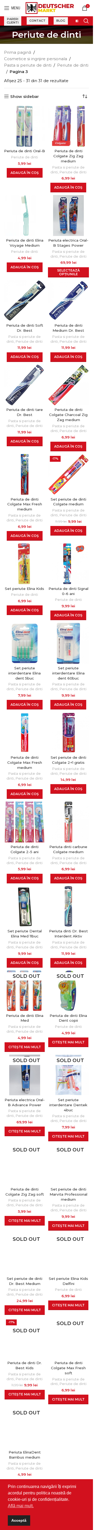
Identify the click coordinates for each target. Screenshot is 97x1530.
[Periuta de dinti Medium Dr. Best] (68, 300)
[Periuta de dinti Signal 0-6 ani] (68, 563)
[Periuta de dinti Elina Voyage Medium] (24, 215)
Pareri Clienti (13, 20)
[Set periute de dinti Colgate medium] (68, 474)
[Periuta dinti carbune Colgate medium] (68, 822)
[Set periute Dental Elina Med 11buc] (24, 906)
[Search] (86, 21)
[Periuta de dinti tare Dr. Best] (24, 385)
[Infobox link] (75, 21)
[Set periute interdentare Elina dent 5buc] (24, 643)
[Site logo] (50, 7)
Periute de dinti (72, 65)
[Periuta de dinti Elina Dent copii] (68, 990)
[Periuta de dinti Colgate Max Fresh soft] (68, 1338)
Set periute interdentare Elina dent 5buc (24, 673)
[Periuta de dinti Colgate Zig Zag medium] (68, 126)
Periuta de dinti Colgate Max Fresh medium (24, 504)
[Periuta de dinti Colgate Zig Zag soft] (24, 1164)
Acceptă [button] (18, 1520)
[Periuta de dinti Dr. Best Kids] (24, 1338)
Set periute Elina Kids (24, 588)
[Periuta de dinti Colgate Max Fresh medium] (24, 474)
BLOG (60, 20)
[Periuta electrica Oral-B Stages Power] (68, 215)
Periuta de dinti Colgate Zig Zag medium (68, 156)
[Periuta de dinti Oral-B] (24, 126)
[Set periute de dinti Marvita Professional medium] (68, 1164)
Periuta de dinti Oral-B (24, 151)
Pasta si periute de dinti (27, 65)
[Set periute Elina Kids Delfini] (68, 1253)
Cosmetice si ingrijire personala (35, 58)
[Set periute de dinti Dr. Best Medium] (24, 1253)
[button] (25, 173)
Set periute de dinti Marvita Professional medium (68, 1194)
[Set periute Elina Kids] (24, 563)
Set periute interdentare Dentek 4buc (68, 1105)
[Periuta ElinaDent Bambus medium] (24, 1427)
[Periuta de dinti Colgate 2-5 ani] (24, 822)
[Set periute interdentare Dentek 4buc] (68, 1075)
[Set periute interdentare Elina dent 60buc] (68, 643)
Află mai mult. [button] (21, 1506)
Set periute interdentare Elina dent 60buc (68, 673)
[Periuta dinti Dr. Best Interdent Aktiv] (68, 906)
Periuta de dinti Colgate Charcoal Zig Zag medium (68, 414)
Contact (37, 20)
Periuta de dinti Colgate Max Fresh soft (68, 1368)
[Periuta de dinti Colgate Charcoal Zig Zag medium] (68, 385)
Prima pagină (17, 52)
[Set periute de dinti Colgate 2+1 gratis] (68, 732)
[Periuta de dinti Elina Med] (24, 990)
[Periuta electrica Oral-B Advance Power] (24, 1075)
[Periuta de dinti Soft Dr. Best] (24, 300)
